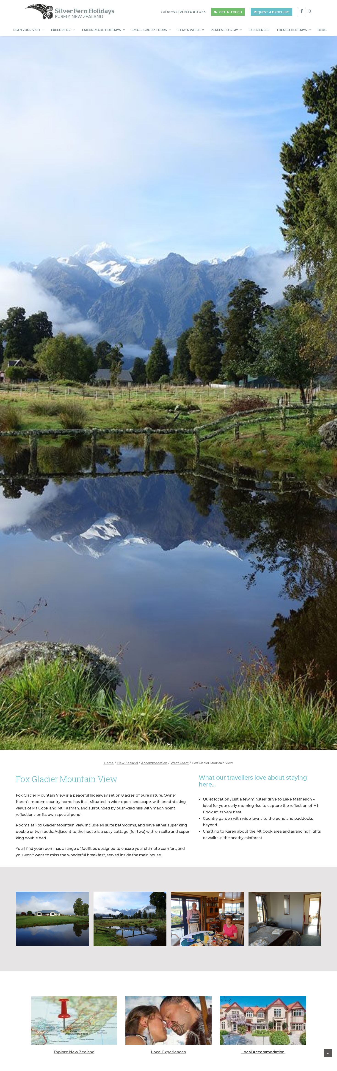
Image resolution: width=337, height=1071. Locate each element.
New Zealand (127, 763)
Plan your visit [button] (27, 30)
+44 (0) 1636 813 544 (188, 11)
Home (109, 763)
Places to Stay (224, 30)
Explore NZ (61, 30)
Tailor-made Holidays (101, 30)
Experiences (259, 30)
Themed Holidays (291, 30)
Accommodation (154, 763)
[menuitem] (183, 11)
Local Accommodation (263, 1052)
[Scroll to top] (328, 1053)
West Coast (180, 763)
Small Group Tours (149, 30)
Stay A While (188, 30)
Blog (322, 30)
